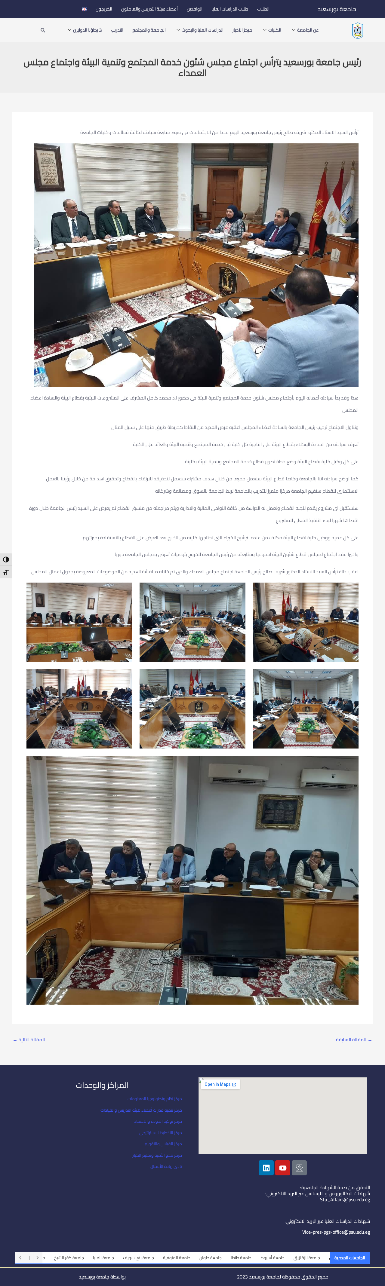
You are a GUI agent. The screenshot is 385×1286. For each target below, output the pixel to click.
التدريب (117, 30)
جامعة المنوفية (232, 1258)
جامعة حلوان (266, 1258)
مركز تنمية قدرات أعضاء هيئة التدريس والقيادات (141, 1110)
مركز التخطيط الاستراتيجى (160, 1133)
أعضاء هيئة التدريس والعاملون (149, 9)
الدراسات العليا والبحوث (202, 30)
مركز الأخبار (242, 30)
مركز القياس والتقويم (163, 1144)
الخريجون (104, 9)
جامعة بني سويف (193, 1258)
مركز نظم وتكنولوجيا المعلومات (155, 1099)
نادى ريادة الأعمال (166, 1166)
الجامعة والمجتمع (149, 30)
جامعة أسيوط (328, 1258)
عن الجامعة (308, 30)
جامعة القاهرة (55, 1258)
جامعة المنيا (158, 1258)
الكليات (274, 30)
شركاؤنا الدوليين (87, 30)
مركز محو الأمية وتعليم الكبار (157, 1155)
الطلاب (263, 9)
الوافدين (194, 9)
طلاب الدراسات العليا (229, 9)
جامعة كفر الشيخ (124, 1258)
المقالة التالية (29, 1039)
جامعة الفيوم (88, 1258)
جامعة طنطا (296, 1258)
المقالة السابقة (354, 1039)
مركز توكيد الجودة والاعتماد (158, 1121)
